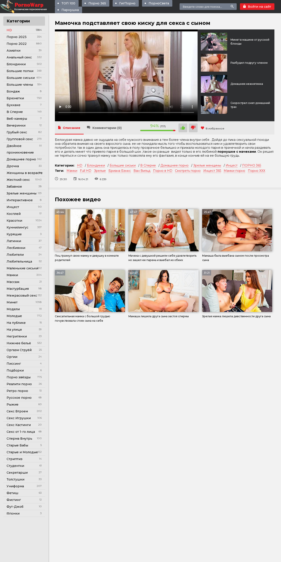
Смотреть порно (188, 171)
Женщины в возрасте (25, 173)
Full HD (85, 171)
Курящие (14, 234)
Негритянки (17, 336)
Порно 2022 (17, 44)
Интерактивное (20, 200)
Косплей (14, 214)
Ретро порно (17, 391)
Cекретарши (17, 473)
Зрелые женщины (21, 193)
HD (9, 30)
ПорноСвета (159, 3)
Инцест (13, 207)
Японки (13, 513)
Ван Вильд (141, 171)
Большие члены (20, 85)
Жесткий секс (18, 180)
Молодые (14, 316)
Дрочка (13, 166)
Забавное (14, 187)
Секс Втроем (17, 411)
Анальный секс (19, 57)
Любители (15, 255)
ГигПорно (127, 3)
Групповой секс (20, 139)
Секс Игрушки (19, 418)
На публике (16, 323)
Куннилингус (17, 227)
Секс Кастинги (19, 425)
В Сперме (15, 112)
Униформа (15, 486)
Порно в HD (162, 171)
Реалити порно (19, 384)
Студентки (15, 466)
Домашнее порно (21, 159)
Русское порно (19, 398)
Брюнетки (15, 98)
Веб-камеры (17, 119)
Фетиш (12, 493)
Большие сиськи (21, 78)
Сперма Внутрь (19, 439)
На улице (14, 330)
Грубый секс (17, 132)
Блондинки (16, 64)
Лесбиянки (16, 248)
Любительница (19, 261)
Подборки (15, 370)
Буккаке (13, 105)
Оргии (12, 357)
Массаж (13, 282)
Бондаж (13, 91)
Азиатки (13, 51)
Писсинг (14, 364)
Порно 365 (97, 3)
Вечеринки (16, 125)
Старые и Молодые (22, 452)
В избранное (215, 128)
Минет (12, 302)
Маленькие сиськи (22, 268)
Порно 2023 (17, 37)
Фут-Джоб (15, 507)
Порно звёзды (19, 377)
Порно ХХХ (256, 171)
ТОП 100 (68, 3)
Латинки (14, 241)
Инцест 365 (212, 171)
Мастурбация (18, 289)
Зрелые (100, 171)
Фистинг (14, 500)
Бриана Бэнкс (119, 171)
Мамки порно (234, 171)
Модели (13, 309)
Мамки (12, 275)
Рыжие (12, 404)
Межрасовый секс (22, 295)
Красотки (14, 221)
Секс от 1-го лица (21, 432)
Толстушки (15, 479)
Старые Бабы (17, 445)
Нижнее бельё (19, 343)
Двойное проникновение (20, 149)
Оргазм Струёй (19, 350)
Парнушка (70, 10)
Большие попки (20, 71)
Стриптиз (14, 459)
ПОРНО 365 (251, 165)
